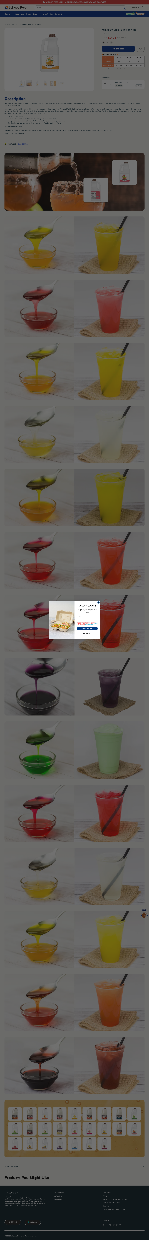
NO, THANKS (87, 633)
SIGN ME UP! (87, 628)
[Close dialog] (98, 603)
